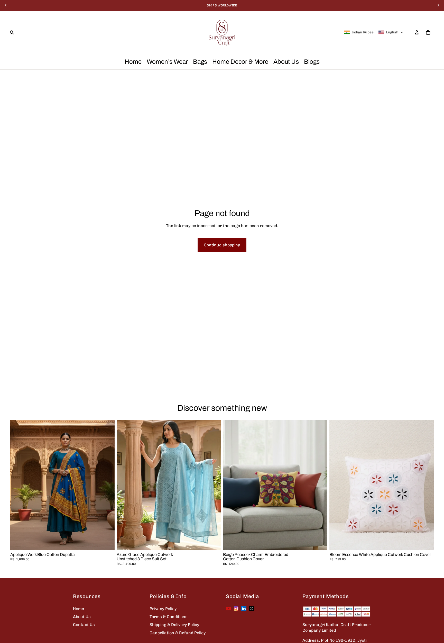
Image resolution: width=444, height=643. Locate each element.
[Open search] (11, 32)
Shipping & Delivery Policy (174, 624)
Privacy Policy (163, 608)
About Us (82, 616)
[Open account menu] (416, 32)
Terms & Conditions (169, 616)
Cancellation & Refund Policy (178, 632)
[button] (373, 32)
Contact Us (84, 624)
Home (78, 608)
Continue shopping (222, 245)
